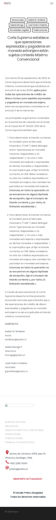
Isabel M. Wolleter (37, 20)
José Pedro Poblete (37, 25)
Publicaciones (40, 30)
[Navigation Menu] (51, 3)
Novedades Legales (19, 30)
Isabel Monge (17, 25)
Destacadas (18, 20)
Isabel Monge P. (14, 347)
